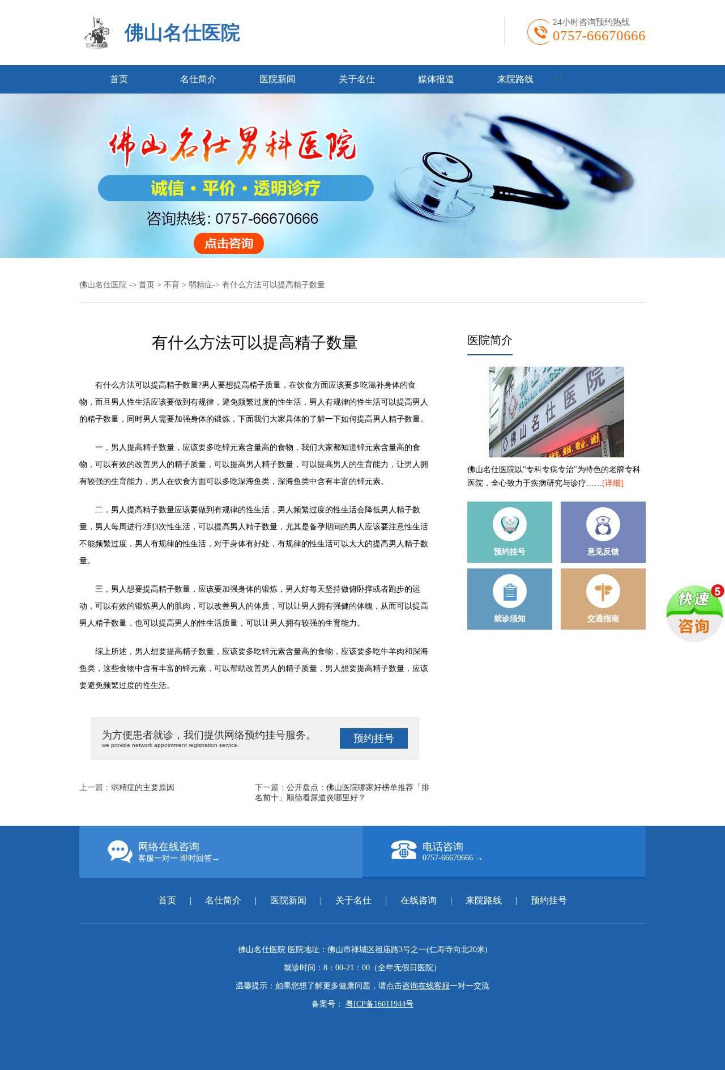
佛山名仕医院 (182, 32)
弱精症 (200, 285)
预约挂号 (373, 738)
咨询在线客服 (426, 986)
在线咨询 (418, 900)
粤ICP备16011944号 (379, 1004)
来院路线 (515, 79)
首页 (119, 79)
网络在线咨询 (179, 852)
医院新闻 (277, 79)
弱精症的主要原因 (142, 787)
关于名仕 (357, 79)
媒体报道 (436, 79)
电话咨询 (453, 851)
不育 (172, 285)
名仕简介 (198, 79)
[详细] (613, 483)
